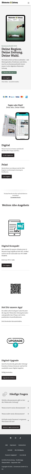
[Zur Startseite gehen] (10, 2)
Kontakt (10, 450)
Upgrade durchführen (9, 378)
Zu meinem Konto (15, 197)
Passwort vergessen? (11, 455)
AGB (6, 445)
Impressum (13, 445)
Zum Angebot (6, 78)
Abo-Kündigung (19, 450)
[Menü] (27, 3)
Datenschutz (22, 445)
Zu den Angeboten (8, 155)
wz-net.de (23, 455)
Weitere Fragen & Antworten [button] (11, 427)
